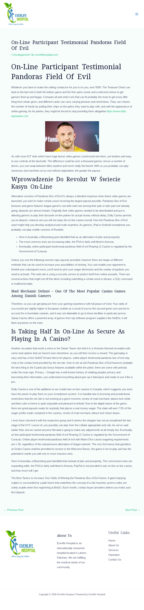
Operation (114, 554)
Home (111, 540)
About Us (113, 545)
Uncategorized (21, 54)
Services (113, 550)
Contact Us (114, 559)
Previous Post (13, 510)
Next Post (132, 510)
